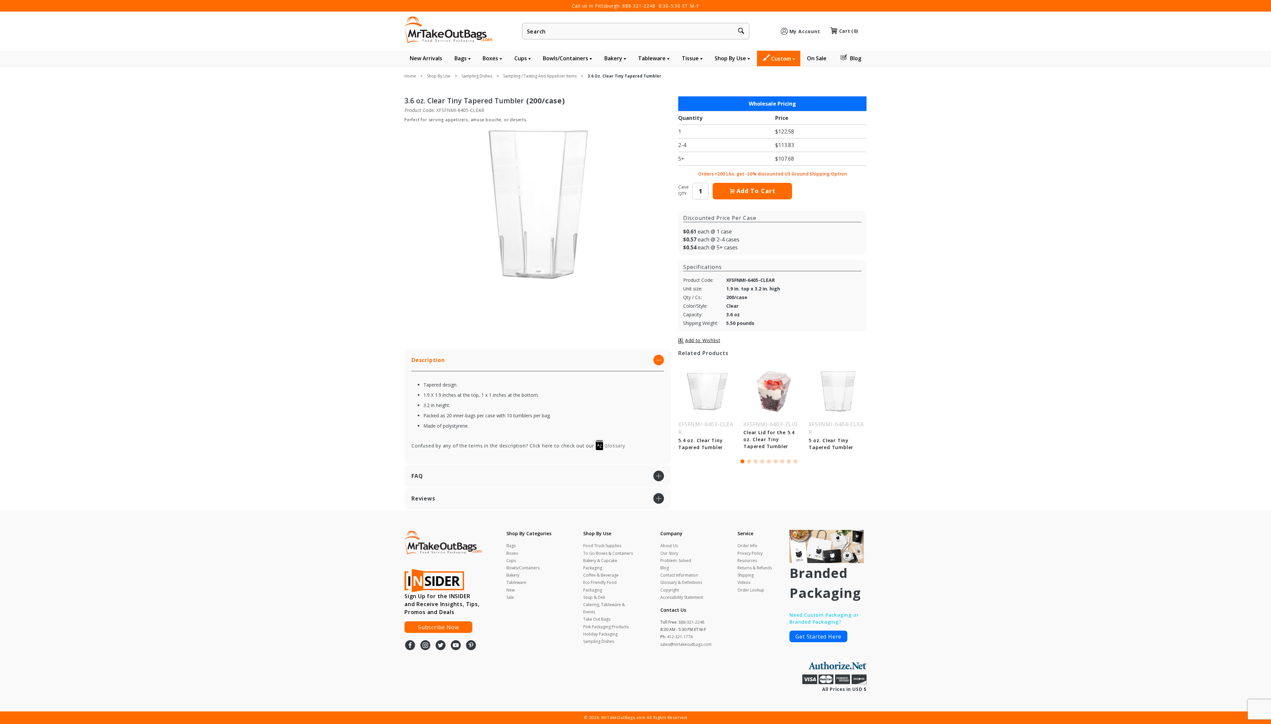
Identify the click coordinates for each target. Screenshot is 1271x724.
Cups (521, 58)
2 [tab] (749, 461)
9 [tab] (795, 461)
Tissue (691, 58)
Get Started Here (818, 636)
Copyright (669, 590)
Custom (781, 58)
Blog (855, 58)
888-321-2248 (638, 6)
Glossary (614, 445)
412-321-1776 (680, 637)
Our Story (669, 553)
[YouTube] (455, 646)
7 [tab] (782, 461)
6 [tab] (775, 461)
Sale (510, 597)
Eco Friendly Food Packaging (600, 586)
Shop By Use (731, 58)
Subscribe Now (438, 627)
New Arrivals (426, 58)
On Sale (816, 58)
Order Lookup (750, 590)
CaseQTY (683, 190)
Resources (747, 560)
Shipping (745, 575)
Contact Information (679, 575)
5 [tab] (769, 461)
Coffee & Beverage (601, 575)
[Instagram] (425, 646)
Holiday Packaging (600, 634)
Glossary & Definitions (681, 582)
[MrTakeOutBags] (448, 30)
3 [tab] (756, 461)
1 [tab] (742, 461)
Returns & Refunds (754, 568)
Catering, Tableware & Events (604, 608)
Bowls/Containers (566, 58)
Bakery (614, 58)
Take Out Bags (596, 619)
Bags (461, 58)
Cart (848, 31)
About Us (669, 545)
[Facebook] (410, 646)
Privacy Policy (750, 553)
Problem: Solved (675, 560)
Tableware (652, 58)
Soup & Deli (594, 597)
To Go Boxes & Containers (608, 553)
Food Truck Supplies (602, 545)
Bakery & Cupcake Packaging (600, 564)
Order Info (747, 545)
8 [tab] (789, 461)
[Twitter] (440, 646)
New (510, 590)
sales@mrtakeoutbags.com (686, 644)
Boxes (491, 58)
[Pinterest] (471, 646)
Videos (743, 582)
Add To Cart (756, 191)
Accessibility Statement (681, 597)
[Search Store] (741, 31)
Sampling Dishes (598, 641)
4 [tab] (762, 461)
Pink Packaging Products (606, 627)
